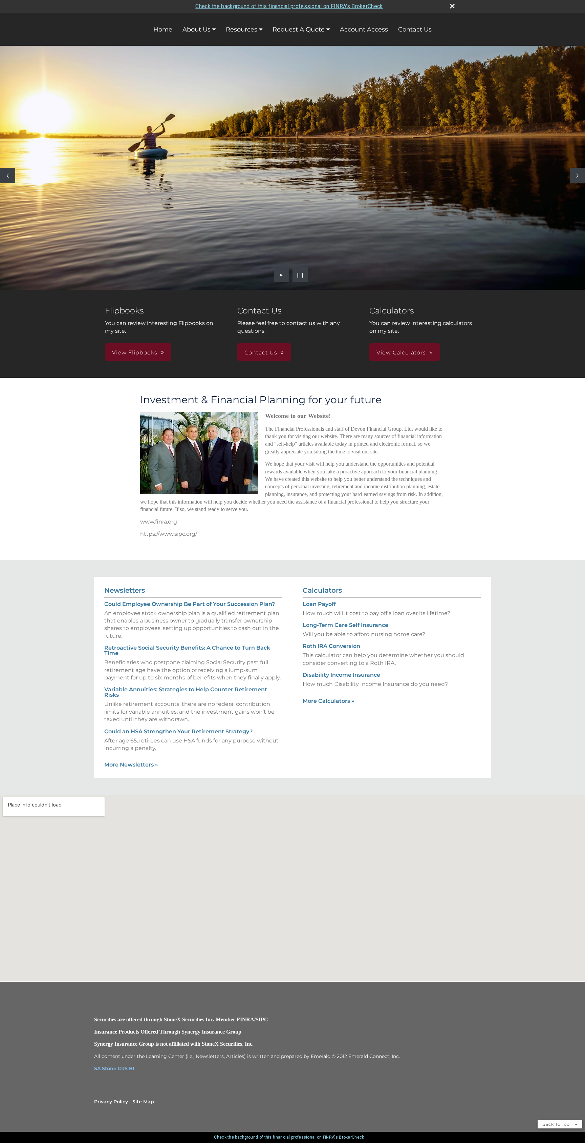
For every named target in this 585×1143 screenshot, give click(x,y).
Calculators (322, 590)
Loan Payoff (319, 604)
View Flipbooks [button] (134, 352)
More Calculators (328, 701)
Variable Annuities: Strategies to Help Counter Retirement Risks (185, 692)
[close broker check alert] (452, 6)
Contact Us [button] (260, 352)
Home (162, 29)
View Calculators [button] (401, 352)
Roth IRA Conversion (331, 646)
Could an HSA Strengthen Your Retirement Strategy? (178, 731)
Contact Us (415, 29)
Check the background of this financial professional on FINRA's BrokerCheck (289, 6)
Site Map (143, 1102)
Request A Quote (299, 29)
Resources (241, 29)
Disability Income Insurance (341, 675)
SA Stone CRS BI (114, 1068)
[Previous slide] (7, 175)
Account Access (364, 29)
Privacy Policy (111, 1102)
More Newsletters (131, 764)
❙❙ (300, 274)
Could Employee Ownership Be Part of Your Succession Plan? (189, 604)
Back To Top (556, 1124)
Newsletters (124, 590)
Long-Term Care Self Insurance (345, 625)
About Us (196, 29)
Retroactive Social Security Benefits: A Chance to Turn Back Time (187, 650)
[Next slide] (577, 175)
